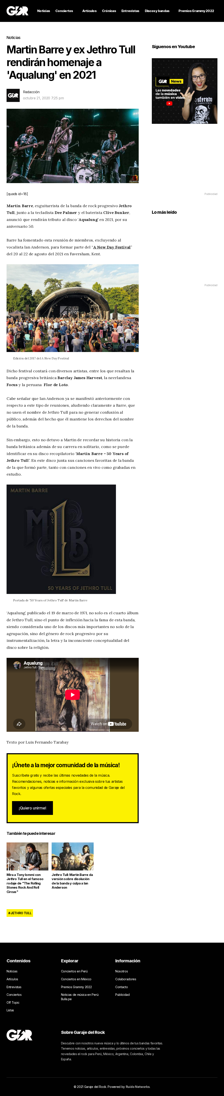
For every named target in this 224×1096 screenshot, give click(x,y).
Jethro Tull (20, 913)
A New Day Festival (112, 247)
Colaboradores (125, 979)
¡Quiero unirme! (32, 808)
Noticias (43, 11)
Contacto (121, 987)
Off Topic (13, 1002)
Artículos (89, 11)
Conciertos (64, 11)
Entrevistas (130, 11)
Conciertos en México (76, 979)
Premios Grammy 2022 (196, 11)
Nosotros (121, 971)
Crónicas (109, 11)
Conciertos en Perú (74, 971)
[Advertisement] (184, 164)
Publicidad (122, 994)
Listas (10, 1010)
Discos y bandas (157, 11)
